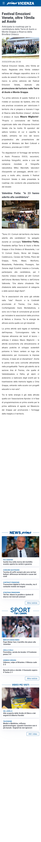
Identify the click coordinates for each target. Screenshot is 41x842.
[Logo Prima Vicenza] (20, 3)
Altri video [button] (32, 734)
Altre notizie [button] (32, 603)
